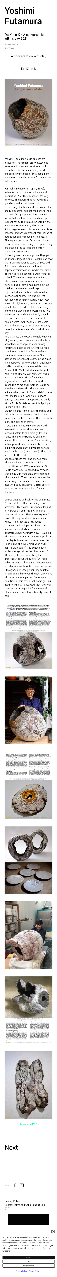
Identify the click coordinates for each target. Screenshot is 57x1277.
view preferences (28, 1266)
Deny (28, 1261)
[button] (53, 1231)
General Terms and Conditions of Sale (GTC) (25, 1207)
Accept (28, 1257)
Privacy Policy (21, 1271)
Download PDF (28, 1124)
